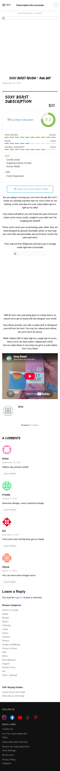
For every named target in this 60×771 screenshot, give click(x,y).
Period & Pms (8, 667)
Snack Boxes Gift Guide (13, 692)
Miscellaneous (9, 660)
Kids (4, 652)
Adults (5, 614)
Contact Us (7, 729)
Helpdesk (6, 763)
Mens (5, 656)
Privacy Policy (9, 759)
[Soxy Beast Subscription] (20, 120)
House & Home (9, 648)
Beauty (5, 617)
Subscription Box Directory (15, 742)
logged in (19, 597)
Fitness (5, 640)
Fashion (35, 425)
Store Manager (9, 750)
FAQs (5, 737)
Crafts (5, 629)
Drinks (5, 633)
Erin (20, 406)
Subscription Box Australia (30, 5)
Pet (3, 671)
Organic (6, 663)
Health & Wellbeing (11, 644)
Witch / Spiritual (9, 675)
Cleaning (6, 625)
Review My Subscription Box (16, 746)
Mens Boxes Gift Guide (13, 696)
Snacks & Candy (10, 610)
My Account (8, 755)
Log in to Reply (10, 474)
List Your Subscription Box (14, 733)
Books (5, 621)
